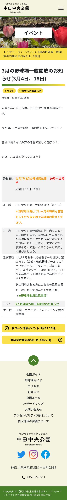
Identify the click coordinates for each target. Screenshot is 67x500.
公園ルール (33, 398)
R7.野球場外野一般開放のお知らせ (37, 304)
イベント (9, 90)
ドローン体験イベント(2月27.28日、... (36, 328)
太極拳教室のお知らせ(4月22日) (30, 340)
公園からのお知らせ (30, 90)
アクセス (33, 386)
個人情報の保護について (33, 421)
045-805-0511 (36, 477)
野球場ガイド (33, 380)
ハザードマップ (33, 403)
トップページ (11, 52)
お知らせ (33, 392)
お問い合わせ (33, 409)
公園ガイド (33, 374)
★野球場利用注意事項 (32, 295)
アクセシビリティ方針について (33, 415)
